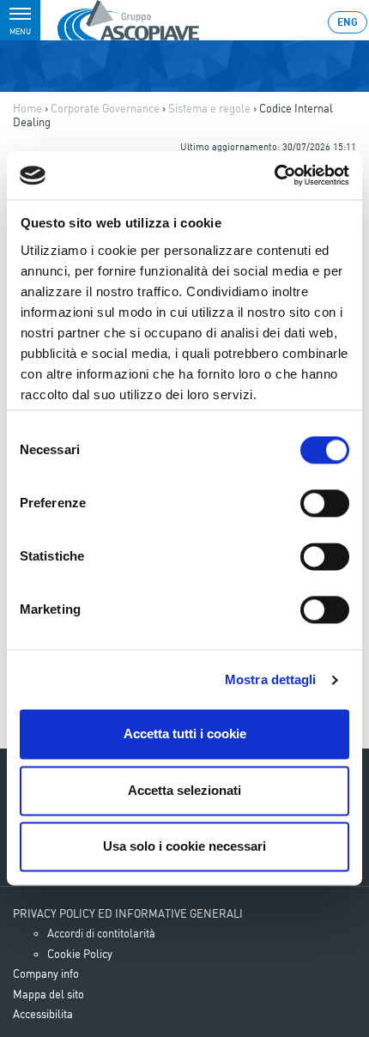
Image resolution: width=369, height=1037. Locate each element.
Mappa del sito (48, 994)
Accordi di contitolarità (101, 933)
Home (27, 108)
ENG (347, 21)
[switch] (324, 504)
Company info (46, 973)
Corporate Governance (105, 108)
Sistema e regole (209, 108)
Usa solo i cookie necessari (184, 847)
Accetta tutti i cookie (185, 734)
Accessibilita (43, 1014)
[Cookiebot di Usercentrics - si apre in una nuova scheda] (274, 175)
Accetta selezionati (184, 790)
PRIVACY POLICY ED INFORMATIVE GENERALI (128, 913)
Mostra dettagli (271, 679)
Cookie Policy (79, 954)
